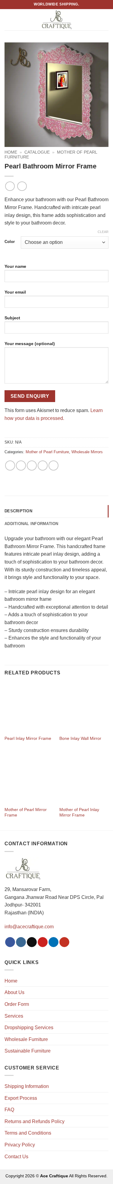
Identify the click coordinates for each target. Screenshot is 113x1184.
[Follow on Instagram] (21, 942)
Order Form (17, 1004)
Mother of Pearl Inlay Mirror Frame (79, 812)
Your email (15, 292)
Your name (15, 266)
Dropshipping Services (29, 1027)
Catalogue (37, 152)
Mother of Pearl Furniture (47, 452)
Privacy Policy (20, 1144)
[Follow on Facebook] (10, 942)
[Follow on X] (32, 942)
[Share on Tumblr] (53, 466)
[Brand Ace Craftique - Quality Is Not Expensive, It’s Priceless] (56, 19)
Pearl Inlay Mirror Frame (28, 738)
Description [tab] (18, 511)
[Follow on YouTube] (64, 942)
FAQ (9, 1109)
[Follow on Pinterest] (43, 942)
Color (10, 242)
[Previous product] (22, 186)
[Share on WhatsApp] (10, 466)
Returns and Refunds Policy (34, 1121)
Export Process (21, 1098)
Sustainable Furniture (28, 1050)
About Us (14, 992)
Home (11, 152)
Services (14, 1016)
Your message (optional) (30, 343)
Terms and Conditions (28, 1133)
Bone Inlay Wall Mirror (80, 738)
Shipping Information (27, 1086)
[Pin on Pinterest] (43, 466)
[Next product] (9, 186)
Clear (103, 232)
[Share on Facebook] (21, 466)
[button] (8, 19)
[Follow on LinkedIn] (53, 942)
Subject (12, 317)
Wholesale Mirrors (87, 452)
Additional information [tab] (31, 523)
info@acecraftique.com (29, 926)
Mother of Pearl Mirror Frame (26, 812)
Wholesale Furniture (26, 1039)
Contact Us (16, 1156)
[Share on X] (32, 466)
